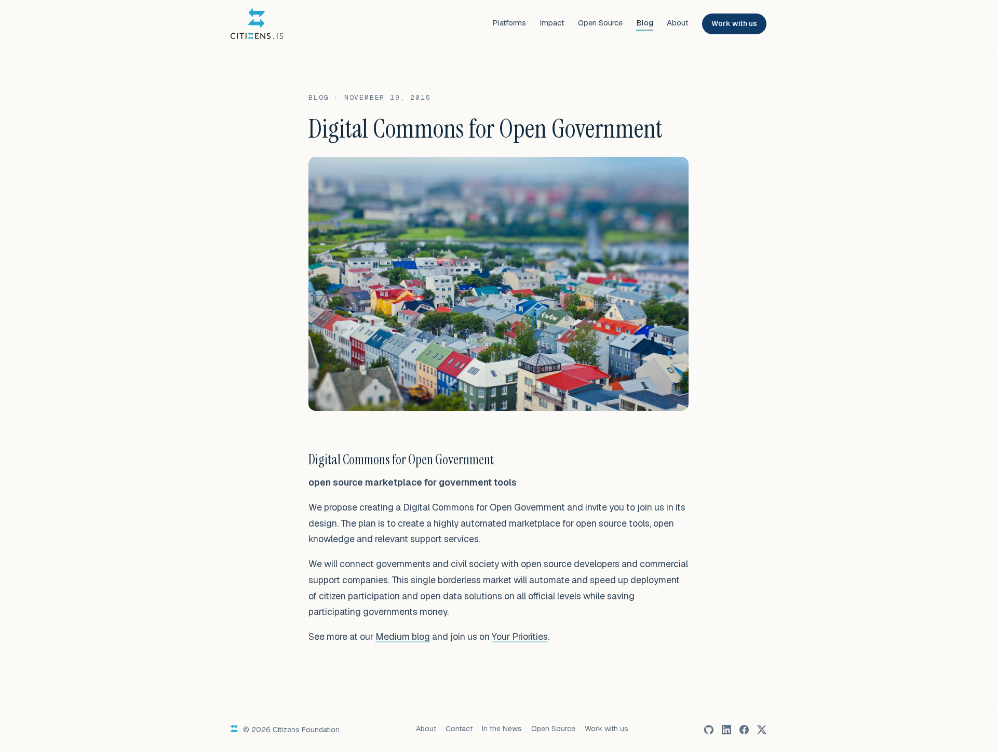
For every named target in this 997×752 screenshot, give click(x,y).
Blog (644, 23)
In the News (502, 728)
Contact (459, 728)
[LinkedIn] (726, 729)
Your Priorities (520, 636)
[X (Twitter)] (761, 729)
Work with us (734, 23)
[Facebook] (744, 729)
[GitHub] (708, 729)
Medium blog (402, 636)
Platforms (509, 23)
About (678, 23)
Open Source (600, 23)
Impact (552, 23)
